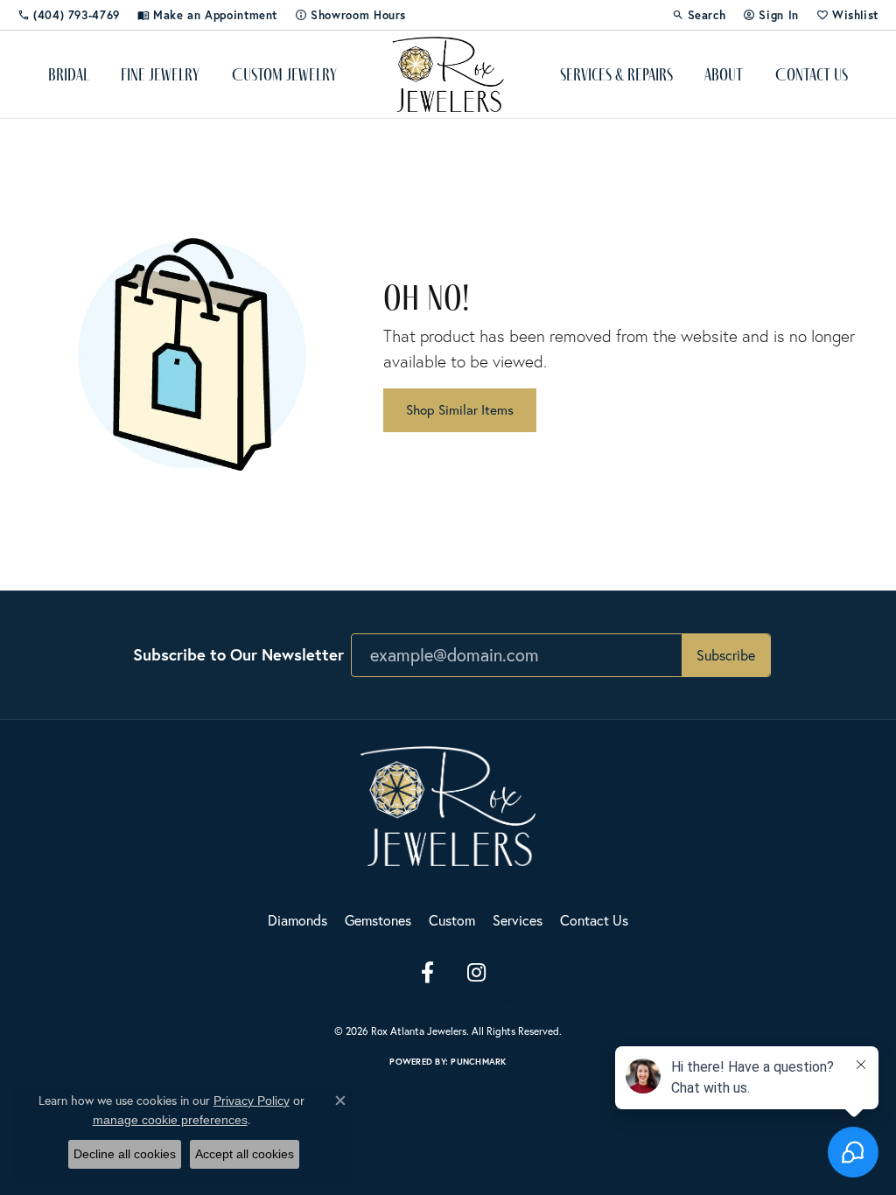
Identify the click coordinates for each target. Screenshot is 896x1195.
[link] (69, 15)
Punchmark (478, 1061)
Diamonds (297, 920)
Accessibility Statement (533, 1001)
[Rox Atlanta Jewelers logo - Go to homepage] (448, 74)
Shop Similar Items (460, 409)
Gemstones (378, 920)
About (723, 74)
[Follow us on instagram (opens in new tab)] (476, 972)
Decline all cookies (125, 1154)
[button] (699, 15)
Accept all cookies (244, 1154)
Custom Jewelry (284, 74)
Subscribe (725, 655)
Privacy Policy (344, 1001)
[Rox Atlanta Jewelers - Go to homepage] (448, 803)
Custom (452, 920)
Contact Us (811, 74)
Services (517, 920)
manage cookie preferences (170, 1120)
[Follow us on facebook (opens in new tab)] (427, 972)
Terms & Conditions (429, 1001)
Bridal (68, 74)
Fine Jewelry (160, 74)
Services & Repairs (616, 74)
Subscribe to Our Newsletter (238, 654)
